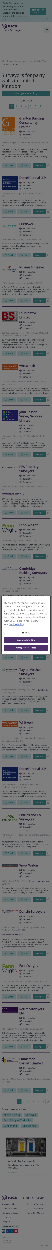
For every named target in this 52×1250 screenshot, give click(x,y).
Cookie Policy (16, 624)
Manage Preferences (26, 647)
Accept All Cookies (26, 640)
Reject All (26, 632)
